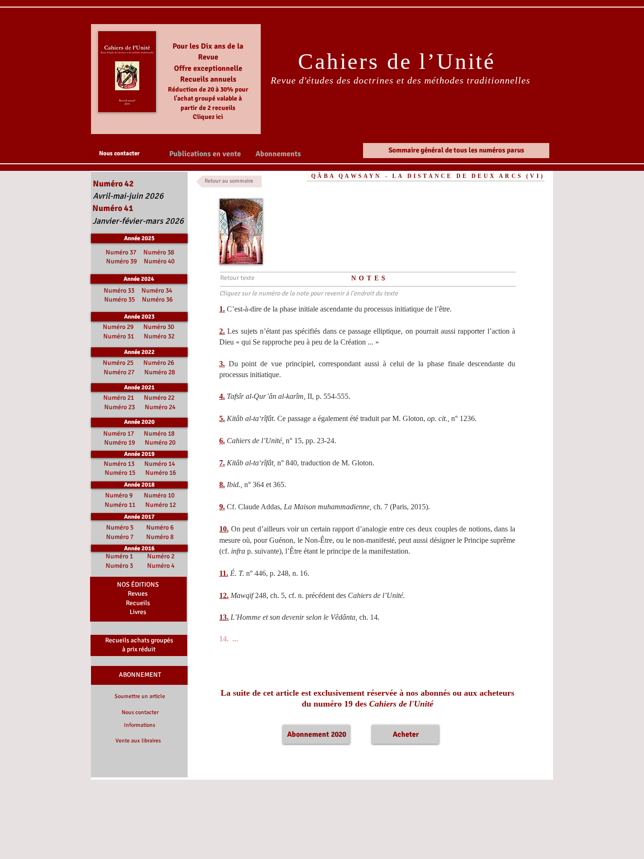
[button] (205, 153)
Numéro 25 (118, 363)
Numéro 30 (158, 327)
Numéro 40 (159, 261)
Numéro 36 (157, 299)
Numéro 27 (119, 372)
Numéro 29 (118, 327)
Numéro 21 (118, 398)
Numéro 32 (159, 336)
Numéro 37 (122, 252)
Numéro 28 (159, 372)
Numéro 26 (158, 363)
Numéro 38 (158, 252)
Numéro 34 (156, 290)
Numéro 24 (160, 407)
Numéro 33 (120, 290)
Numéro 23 (119, 407)
